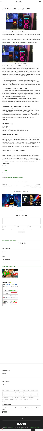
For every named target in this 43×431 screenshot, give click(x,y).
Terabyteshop (31, 399)
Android (7, 390)
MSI (12, 395)
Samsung (29, 395)
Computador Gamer (34, 390)
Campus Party (19, 390)
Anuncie (34, 427)
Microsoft (8, 395)
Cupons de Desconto (6, 259)
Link (5, 165)
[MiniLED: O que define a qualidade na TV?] (31, 200)
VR (3, 401)
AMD (3, 390)
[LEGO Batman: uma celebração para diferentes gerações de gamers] (11, 200)
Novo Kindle (4, 253)
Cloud (28, 390)
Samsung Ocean (5, 397)
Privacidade (31, 427)
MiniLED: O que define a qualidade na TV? (31, 207)
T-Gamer (11, 399)
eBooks (3, 256)
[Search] (41, 1)
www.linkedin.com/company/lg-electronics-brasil (14, 177)
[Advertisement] (21, 321)
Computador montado (6, 392)
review (25, 395)
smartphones (23, 397)
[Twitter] (20, 418)
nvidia (16, 395)
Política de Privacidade (6, 248)
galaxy (22, 392)
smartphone (17, 397)
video (38, 399)
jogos (4, 395)
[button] (4, 202)
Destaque (13, 392)
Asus (14, 390)
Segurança (11, 397)
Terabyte (25, 399)
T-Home (16, 399)
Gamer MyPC (36, 392)
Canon (24, 390)
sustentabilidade (5, 399)
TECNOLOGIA (20, 399)
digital (18, 392)
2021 (12, 427)
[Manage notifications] (2, 429)
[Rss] (40, 1)
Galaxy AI (26, 392)
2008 (6, 427)
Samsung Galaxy (35, 395)
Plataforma (20, 395)
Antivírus (4, 251)
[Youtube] (39, 1)
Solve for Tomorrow (30, 397)
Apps (11, 390)
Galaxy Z (30, 392)
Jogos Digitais (5, 261)
